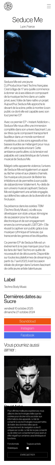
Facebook (27, 335)
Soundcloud (27, 321)
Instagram (27, 328)
